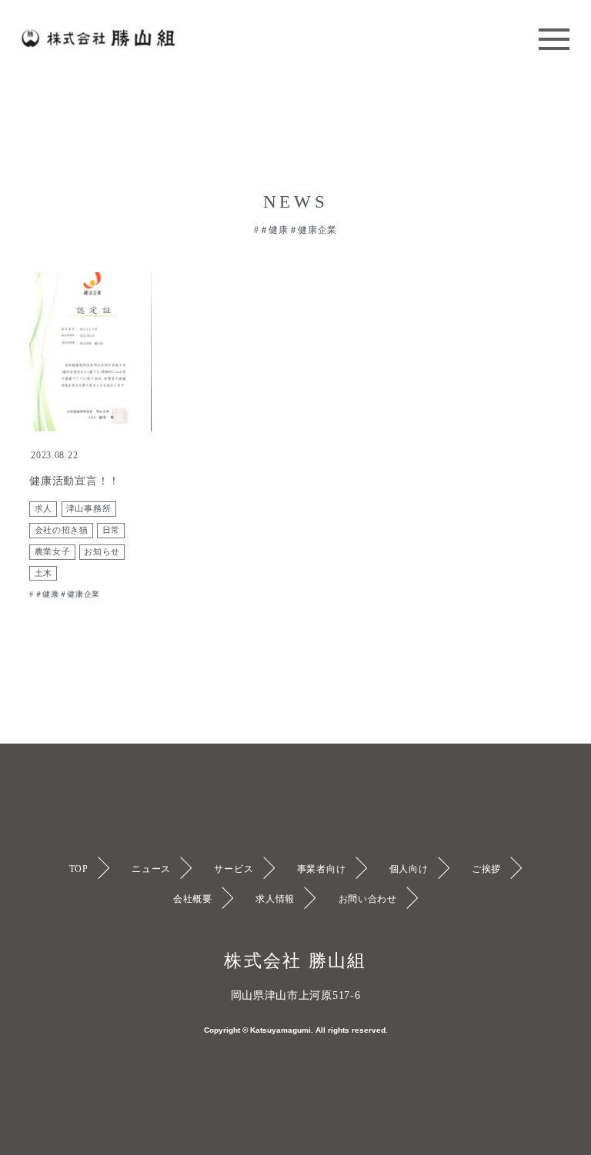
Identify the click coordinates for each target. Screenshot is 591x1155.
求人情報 (275, 899)
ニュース (151, 869)
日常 (111, 530)
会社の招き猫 (61, 530)
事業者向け (321, 869)
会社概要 (192, 899)
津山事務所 (89, 508)
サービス (233, 869)
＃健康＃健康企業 (67, 594)
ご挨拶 (486, 869)
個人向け (409, 869)
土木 (43, 573)
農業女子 (53, 552)
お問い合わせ (368, 899)
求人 (43, 508)
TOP (78, 869)
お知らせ (102, 552)
